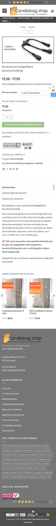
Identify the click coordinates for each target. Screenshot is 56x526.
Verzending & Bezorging (13, 404)
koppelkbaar (29, 163)
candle (46, 446)
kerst (8, 163)
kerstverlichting (17, 163)
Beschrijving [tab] (8, 187)
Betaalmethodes (9, 399)
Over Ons (6, 388)
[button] (4, 10)
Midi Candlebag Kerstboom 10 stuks (41, 312)
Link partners (8, 430)
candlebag (7, 450)
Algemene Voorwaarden (13, 414)
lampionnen (7, 464)
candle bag (17, 450)
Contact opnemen (10, 393)
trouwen (13, 472)
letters (39, 464)
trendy (5, 472)
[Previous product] (31, 32)
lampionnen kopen (21, 464)
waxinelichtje (16, 477)
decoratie (6, 455)
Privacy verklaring (10, 420)
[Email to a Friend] (14, 169)
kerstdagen (7, 459)
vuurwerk (38, 472)
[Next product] (25, 32)
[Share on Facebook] (7, 169)
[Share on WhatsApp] (4, 169)
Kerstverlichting (17, 159)
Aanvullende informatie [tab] (14, 193)
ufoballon (28, 472)
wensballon (41, 477)
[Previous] (2, 301)
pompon (30, 468)
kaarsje (43, 455)
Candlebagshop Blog (11, 425)
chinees (39, 450)
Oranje (12, 468)
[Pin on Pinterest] (17, 169)
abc (4, 446)
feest (15, 455)
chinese (47, 450)
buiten (38, 446)
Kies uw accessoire (9, 92)
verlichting (39, 163)
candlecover (28, 450)
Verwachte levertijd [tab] (12, 199)
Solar (43, 468)
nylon (5, 468)
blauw (23, 446)
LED (32, 464)
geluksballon (24, 455)
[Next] (53, 301)
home (23, 27)
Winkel (32, 27)
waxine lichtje (29, 477)
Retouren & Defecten (12, 409)
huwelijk (34, 455)
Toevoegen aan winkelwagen (23, 124)
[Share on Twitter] (10, 169)
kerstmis (17, 459)
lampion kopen (44, 459)
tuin (20, 472)
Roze (37, 468)
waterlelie (48, 472)
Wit (49, 477)
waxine (5, 477)
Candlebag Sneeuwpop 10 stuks (13, 312)
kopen (25, 459)
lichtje (46, 464)
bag (17, 446)
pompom (20, 468)
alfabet (10, 446)
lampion (34, 459)
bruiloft (31, 446)
